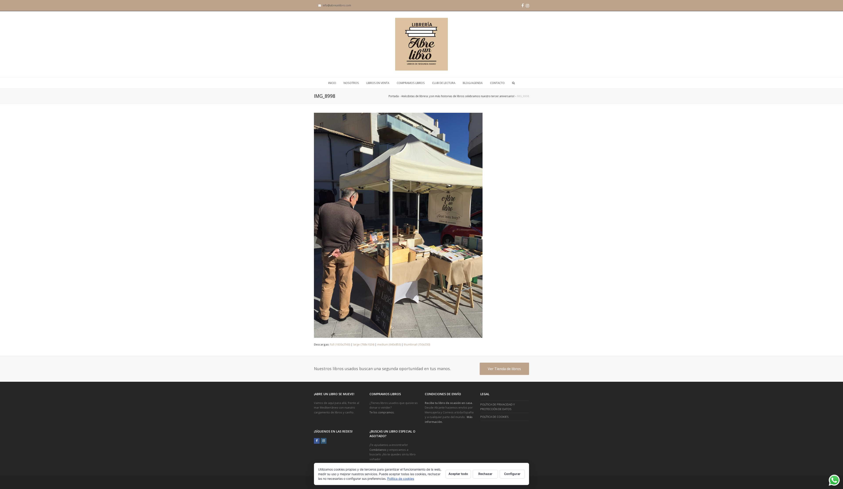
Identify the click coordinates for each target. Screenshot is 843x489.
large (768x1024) (363, 344)
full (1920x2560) (340, 344)
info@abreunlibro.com (337, 5)
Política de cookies (400, 478)
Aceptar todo (458, 474)
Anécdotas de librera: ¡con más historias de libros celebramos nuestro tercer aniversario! (457, 96)
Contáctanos (377, 450)
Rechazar (485, 474)
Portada (394, 96)
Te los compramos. (381, 412)
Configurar (512, 474)
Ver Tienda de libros (504, 368)
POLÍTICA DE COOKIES (494, 417)
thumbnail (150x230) (417, 344)
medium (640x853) (389, 344)
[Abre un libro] (421, 44)
